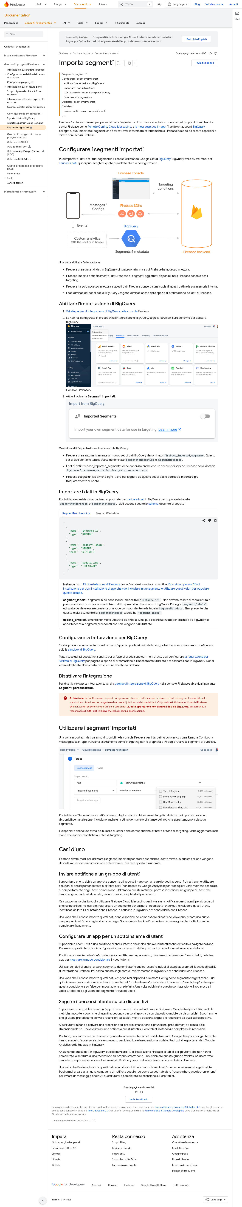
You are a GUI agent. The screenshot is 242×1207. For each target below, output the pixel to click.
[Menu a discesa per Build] (46, 4)
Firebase (63, 53)
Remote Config (97, 127)
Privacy (67, 1199)
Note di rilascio (180, 1159)
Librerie (56, 1159)
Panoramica (11, 22)
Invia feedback (205, 62)
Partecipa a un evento (124, 1165)
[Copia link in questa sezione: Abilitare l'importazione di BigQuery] (138, 304)
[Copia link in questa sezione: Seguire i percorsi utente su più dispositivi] (151, 1002)
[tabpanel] (138, 571)
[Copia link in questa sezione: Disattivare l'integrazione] (115, 676)
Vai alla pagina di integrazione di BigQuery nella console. (102, 311)
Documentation (17, 15)
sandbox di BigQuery (81, 649)
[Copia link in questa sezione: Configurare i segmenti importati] (147, 150)
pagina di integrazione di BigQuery (137, 683)
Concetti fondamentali (38, 22)
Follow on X (118, 1153)
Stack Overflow (181, 1148)
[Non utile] (215, 53)
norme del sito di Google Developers (164, 1110)
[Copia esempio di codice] (215, 520)
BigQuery (199, 127)
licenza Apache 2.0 (98, 1110)
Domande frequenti (183, 1170)
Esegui (58, 4)
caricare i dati (68, 163)
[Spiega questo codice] (204, 520)
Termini (56, 1199)
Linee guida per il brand (185, 1165)
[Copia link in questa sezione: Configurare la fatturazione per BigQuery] (150, 638)
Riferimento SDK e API (64, 1148)
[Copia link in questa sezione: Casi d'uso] (88, 850)
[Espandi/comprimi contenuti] (86, 74)
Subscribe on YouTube (124, 1159)
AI (64, 22)
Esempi (140, 22)
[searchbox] (23, 34)
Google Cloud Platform (154, 1185)
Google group (180, 1153)
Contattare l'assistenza (185, 1142)
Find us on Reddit (121, 1148)
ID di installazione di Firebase (101, 584)
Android (96, 1185)
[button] (21, 55)
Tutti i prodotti (181, 1185)
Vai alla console (215, 4)
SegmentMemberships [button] (76, 513)
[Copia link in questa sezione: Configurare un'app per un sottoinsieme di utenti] (167, 937)
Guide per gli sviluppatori (66, 1142)
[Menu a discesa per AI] (70, 23)
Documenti (80, 4)
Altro (102, 4)
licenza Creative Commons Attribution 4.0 (177, 1107)
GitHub (56, 1165)
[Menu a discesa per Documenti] (91, 4)
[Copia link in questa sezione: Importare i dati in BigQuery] (122, 492)
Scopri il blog (119, 1142)
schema (153, 504)
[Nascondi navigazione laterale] (42, 1200)
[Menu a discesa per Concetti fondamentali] (56, 23)
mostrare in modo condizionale (90, 959)
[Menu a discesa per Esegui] (66, 4)
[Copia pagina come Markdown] (129, 63)
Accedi (233, 4)
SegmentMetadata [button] (107, 513)
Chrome (112, 1185)
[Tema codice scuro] (209, 520)
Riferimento (122, 22)
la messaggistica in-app (150, 127)
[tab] (76, 513)
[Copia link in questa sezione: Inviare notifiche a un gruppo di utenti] (143, 874)
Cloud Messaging (120, 127)
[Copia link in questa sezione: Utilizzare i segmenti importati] (139, 728)
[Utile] (210, 53)
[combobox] (135, 4)
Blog (197, 4)
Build (39, 4)
